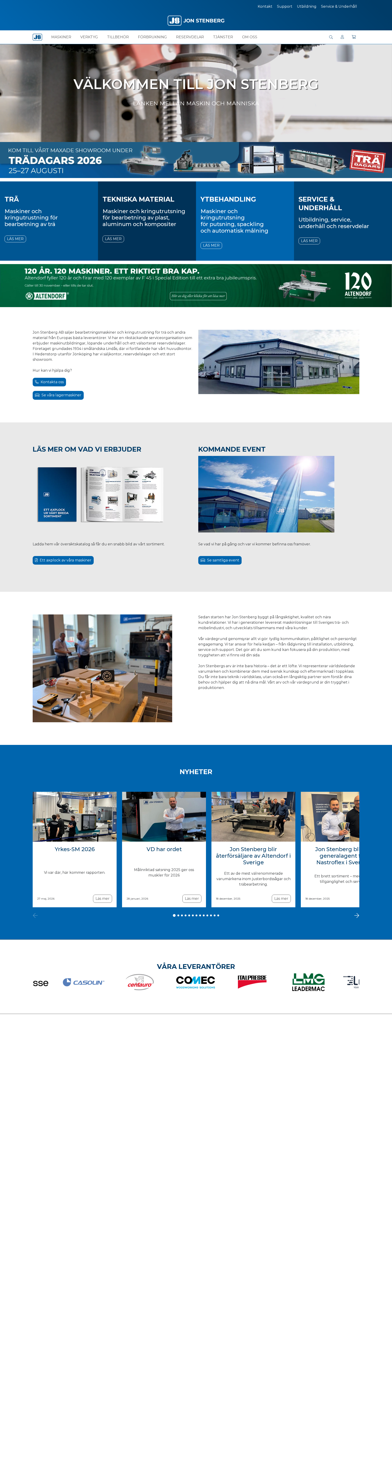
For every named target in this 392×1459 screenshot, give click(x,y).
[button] (331, 37)
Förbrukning (152, 37)
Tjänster (223, 37)
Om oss (249, 37)
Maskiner (61, 37)
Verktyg (89, 37)
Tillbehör (118, 37)
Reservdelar (190, 37)
